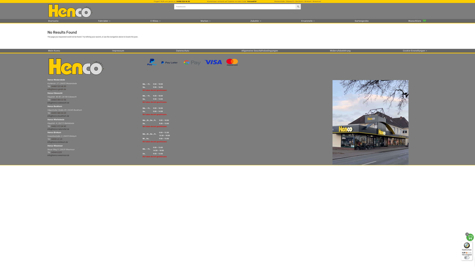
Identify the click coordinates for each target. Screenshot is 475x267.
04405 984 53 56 (58, 100)
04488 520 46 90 (183, 1)
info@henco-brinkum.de (58, 142)
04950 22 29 (56, 139)
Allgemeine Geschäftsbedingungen (259, 51)
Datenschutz (182, 51)
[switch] (466, 257)
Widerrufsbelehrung (340, 51)
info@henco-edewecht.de (58, 103)
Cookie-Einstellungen (414, 51)
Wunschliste (414, 21)
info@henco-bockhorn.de (58, 116)
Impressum (118, 51)
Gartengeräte (362, 21)
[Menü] (471, 242)
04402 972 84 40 (58, 126)
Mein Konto (54, 51)
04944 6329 (56, 152)
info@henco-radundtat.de (58, 129)
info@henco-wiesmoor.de (58, 155)
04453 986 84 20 (58, 113)
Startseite (53, 21)
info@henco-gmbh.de (57, 89)
